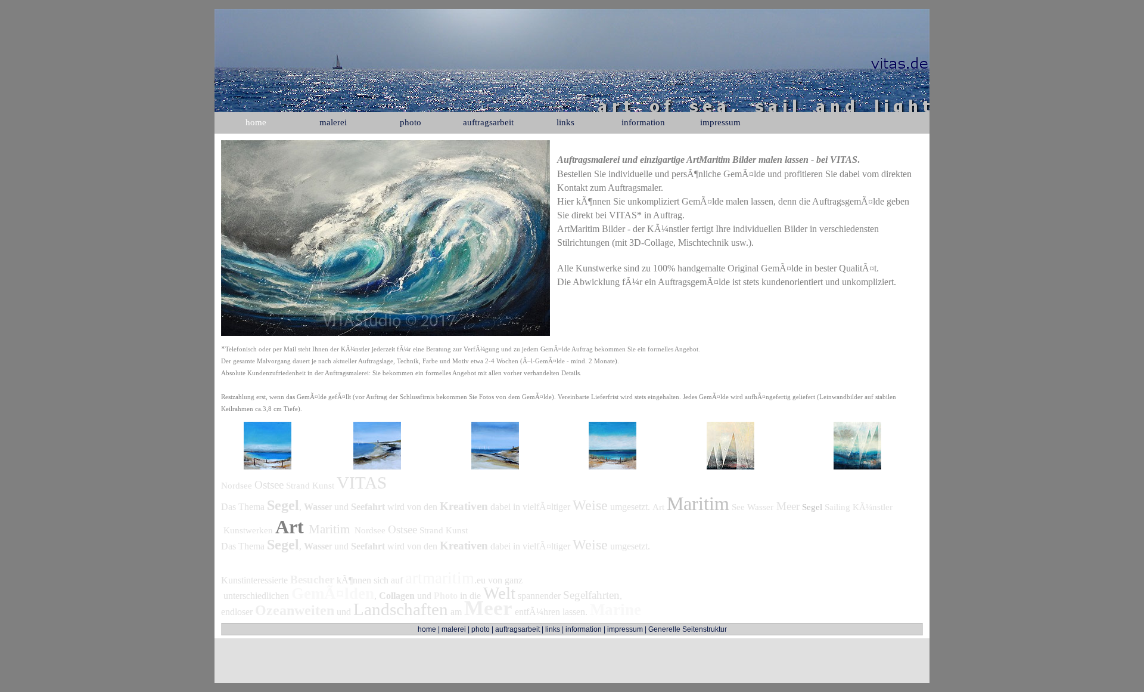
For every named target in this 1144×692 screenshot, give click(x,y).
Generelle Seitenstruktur (687, 629)
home (427, 629)
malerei (454, 629)
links (552, 629)
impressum (625, 629)
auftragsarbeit (517, 629)
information (583, 629)
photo (480, 629)
